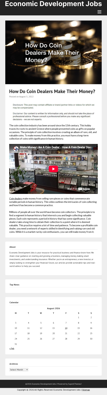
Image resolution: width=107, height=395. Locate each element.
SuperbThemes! (75, 384)
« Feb (11, 348)
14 (66, 328)
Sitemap (86, 389)
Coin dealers (15, 198)
